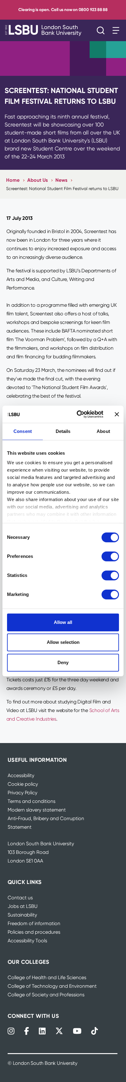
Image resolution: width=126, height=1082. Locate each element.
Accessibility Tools (27, 941)
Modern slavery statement (37, 810)
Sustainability (22, 915)
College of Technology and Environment (52, 986)
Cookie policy (23, 784)
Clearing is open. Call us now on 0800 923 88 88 (63, 9)
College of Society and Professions (46, 995)
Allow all (63, 622)
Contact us (20, 898)
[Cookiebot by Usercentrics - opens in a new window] (78, 414)
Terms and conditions (31, 801)
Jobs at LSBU (23, 906)
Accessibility (21, 775)
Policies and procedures (34, 932)
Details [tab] (63, 431)
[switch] (110, 556)
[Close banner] (117, 414)
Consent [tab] (22, 431)
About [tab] (103, 431)
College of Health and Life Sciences (47, 977)
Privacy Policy (22, 793)
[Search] (102, 30)
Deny (63, 662)
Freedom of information (34, 923)
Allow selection (63, 642)
